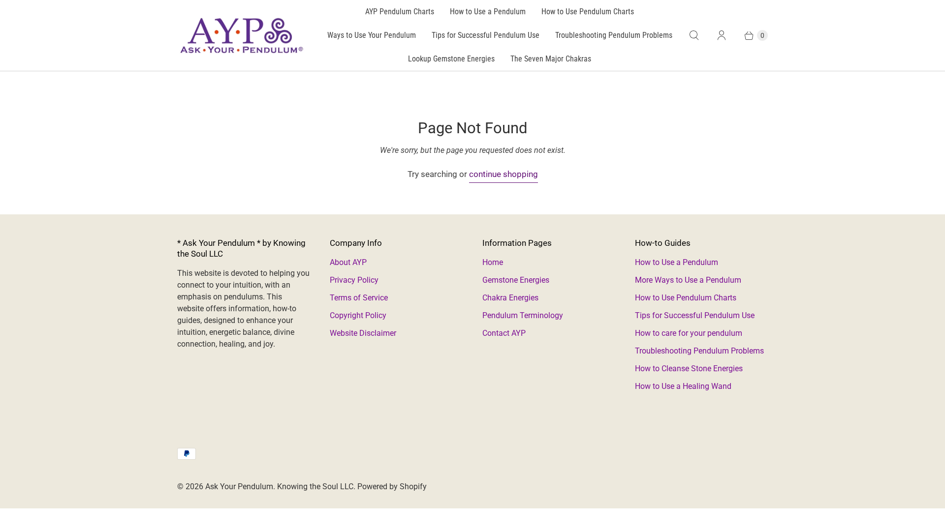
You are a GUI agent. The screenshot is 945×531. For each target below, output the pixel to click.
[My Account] (721, 35)
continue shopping (503, 174)
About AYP (348, 262)
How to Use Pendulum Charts (587, 11)
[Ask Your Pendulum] (241, 35)
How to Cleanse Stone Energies (689, 368)
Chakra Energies (510, 297)
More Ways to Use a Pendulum (688, 280)
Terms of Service (359, 297)
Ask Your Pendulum (239, 486)
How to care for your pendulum (688, 333)
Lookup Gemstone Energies (451, 58)
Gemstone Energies (515, 280)
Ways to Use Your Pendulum (371, 35)
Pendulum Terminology (522, 315)
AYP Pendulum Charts (399, 11)
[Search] (694, 35)
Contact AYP (504, 333)
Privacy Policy (354, 280)
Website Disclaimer (363, 333)
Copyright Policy (358, 315)
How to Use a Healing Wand (683, 386)
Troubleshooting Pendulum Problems (613, 35)
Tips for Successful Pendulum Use (485, 35)
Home (492, 262)
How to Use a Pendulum (488, 11)
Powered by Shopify (392, 486)
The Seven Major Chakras (550, 58)
